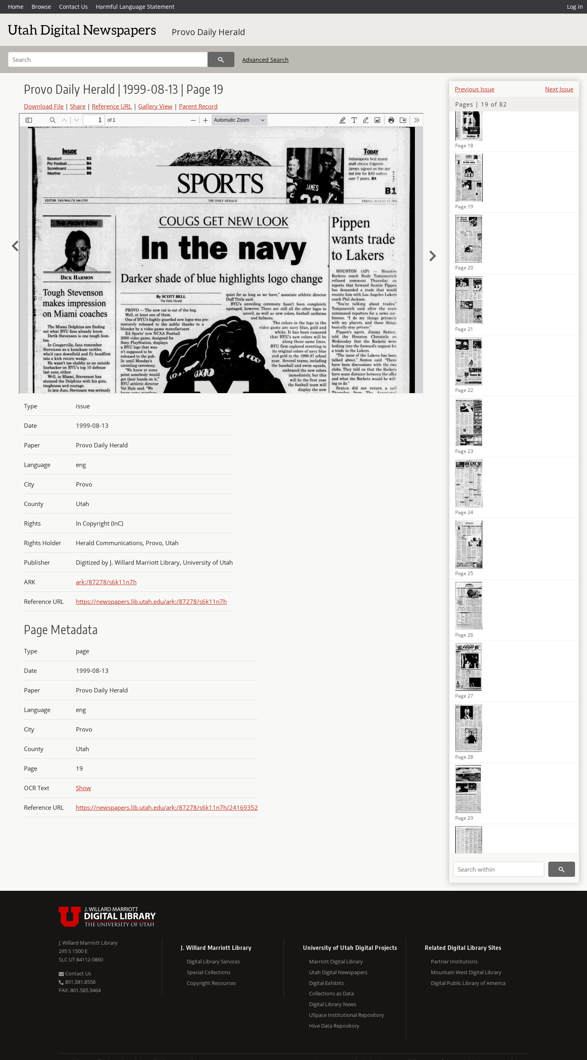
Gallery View (155, 106)
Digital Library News (332, 1004)
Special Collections (208, 972)
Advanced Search (265, 59)
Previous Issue (474, 89)
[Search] (221, 59)
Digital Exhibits (326, 983)
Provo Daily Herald (208, 32)
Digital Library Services (213, 961)
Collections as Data (331, 993)
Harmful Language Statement (135, 6)
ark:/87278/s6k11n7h (106, 582)
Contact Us (73, 6)
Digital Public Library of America (468, 983)
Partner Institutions (454, 961)
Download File (43, 106)
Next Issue (559, 89)
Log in (575, 6)
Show (83, 788)
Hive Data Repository (334, 1025)
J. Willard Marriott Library (88, 942)
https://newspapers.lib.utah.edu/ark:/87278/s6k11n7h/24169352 (167, 807)
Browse (41, 6)
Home (16, 6)
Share (77, 106)
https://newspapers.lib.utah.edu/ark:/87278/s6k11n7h (151, 601)
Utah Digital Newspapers (338, 972)
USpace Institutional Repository (346, 1014)
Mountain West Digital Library (466, 972)
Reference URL (112, 106)
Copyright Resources (211, 983)
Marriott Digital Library (336, 961)
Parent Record (198, 106)
